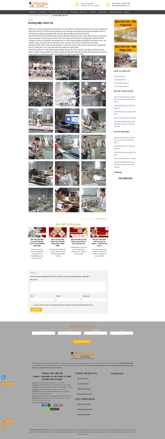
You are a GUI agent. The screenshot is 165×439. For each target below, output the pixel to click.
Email (59, 296)
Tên (32, 296)
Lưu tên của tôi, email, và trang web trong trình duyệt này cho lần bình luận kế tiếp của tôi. (63, 305)
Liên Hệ (126, 12)
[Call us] (52, 405)
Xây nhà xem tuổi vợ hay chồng (124, 118)
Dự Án (65, 12)
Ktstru (36, 402)
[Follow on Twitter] (45, 405)
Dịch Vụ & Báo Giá (55, 12)
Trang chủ (32, 12)
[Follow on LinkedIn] (58, 405)
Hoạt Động (102, 12)
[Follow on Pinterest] (55, 405)
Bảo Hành (74, 12)
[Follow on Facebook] (42, 405)
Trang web (86, 296)
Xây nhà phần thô (120, 80)
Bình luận (34, 279)
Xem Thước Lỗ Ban (116, 12)
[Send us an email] (49, 405)
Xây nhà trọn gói (119, 76)
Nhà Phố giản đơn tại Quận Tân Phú (125, 113)
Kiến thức (83, 12)
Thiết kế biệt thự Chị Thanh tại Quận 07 (124, 107)
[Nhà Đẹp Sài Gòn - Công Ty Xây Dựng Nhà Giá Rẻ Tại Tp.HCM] (38, 5)
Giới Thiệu (42, 12)
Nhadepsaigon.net (88, 436)
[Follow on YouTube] (61, 405)
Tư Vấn (92, 12)
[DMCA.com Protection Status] (52, 409)
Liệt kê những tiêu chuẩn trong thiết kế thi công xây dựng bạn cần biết (124, 124)
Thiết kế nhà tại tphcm (121, 83)
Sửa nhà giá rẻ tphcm (121, 86)
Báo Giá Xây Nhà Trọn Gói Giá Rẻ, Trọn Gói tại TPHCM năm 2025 (124, 99)
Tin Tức (49, 15)
